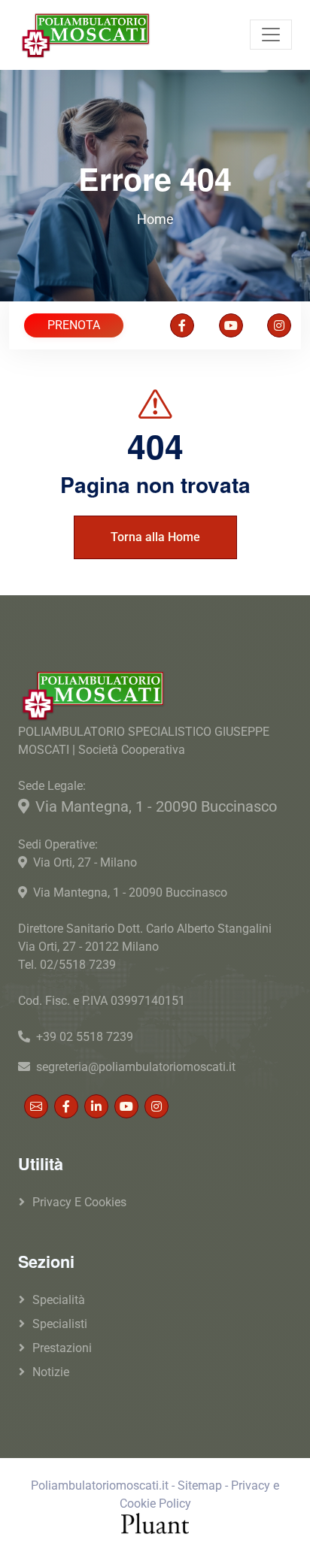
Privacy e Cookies (79, 1202)
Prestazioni (62, 1348)
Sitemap (200, 1485)
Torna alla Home (155, 537)
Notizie (50, 1372)
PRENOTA (73, 325)
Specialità (58, 1300)
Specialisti (59, 1324)
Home (155, 219)
